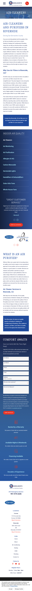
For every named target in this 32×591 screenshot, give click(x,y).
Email (5, 372)
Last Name (6, 362)
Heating (16, 548)
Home (16, 539)
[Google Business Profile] (19, 564)
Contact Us (16, 557)
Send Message (9, 412)
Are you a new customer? (10, 382)
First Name (6, 357)
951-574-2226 (16, 494)
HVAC (16, 551)
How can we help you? (9, 386)
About (15, 542)
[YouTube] (16, 564)
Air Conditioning (16, 545)
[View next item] (18, 220)
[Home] (15, 3)
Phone (5, 367)
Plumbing (16, 554)
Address (6, 377)
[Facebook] (13, 564)
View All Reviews (16, 225)
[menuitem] (16, 140)
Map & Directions (16, 520)
